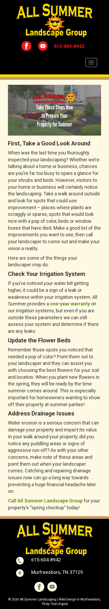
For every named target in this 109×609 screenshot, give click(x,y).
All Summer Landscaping (38, 599)
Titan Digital (59, 604)
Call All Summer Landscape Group (45, 500)
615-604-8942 (69, 46)
